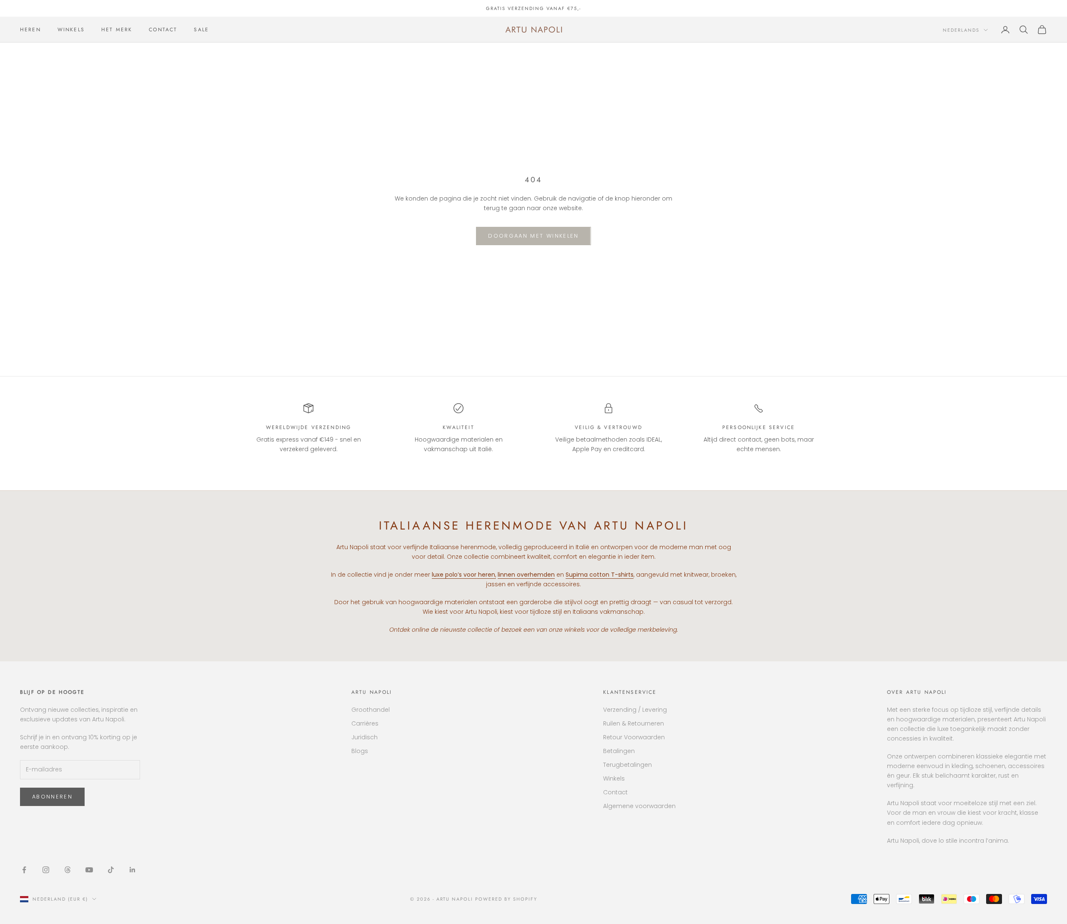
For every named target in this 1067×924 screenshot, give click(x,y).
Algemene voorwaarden (639, 806)
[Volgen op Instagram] (46, 870)
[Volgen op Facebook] (24, 870)
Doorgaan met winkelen (533, 236)
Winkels (614, 778)
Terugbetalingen (627, 765)
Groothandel (370, 710)
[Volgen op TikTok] (111, 870)
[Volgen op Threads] (67, 870)
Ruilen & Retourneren (633, 723)
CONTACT (163, 29)
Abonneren (52, 797)
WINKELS (71, 29)
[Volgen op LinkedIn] (132, 870)
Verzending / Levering (635, 710)
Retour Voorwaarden (634, 737)
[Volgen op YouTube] (89, 870)
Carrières (364, 723)
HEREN (30, 29)
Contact (615, 792)
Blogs (359, 751)
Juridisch (364, 737)
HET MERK (116, 29)
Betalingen (619, 751)
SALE (201, 29)
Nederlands (961, 30)
